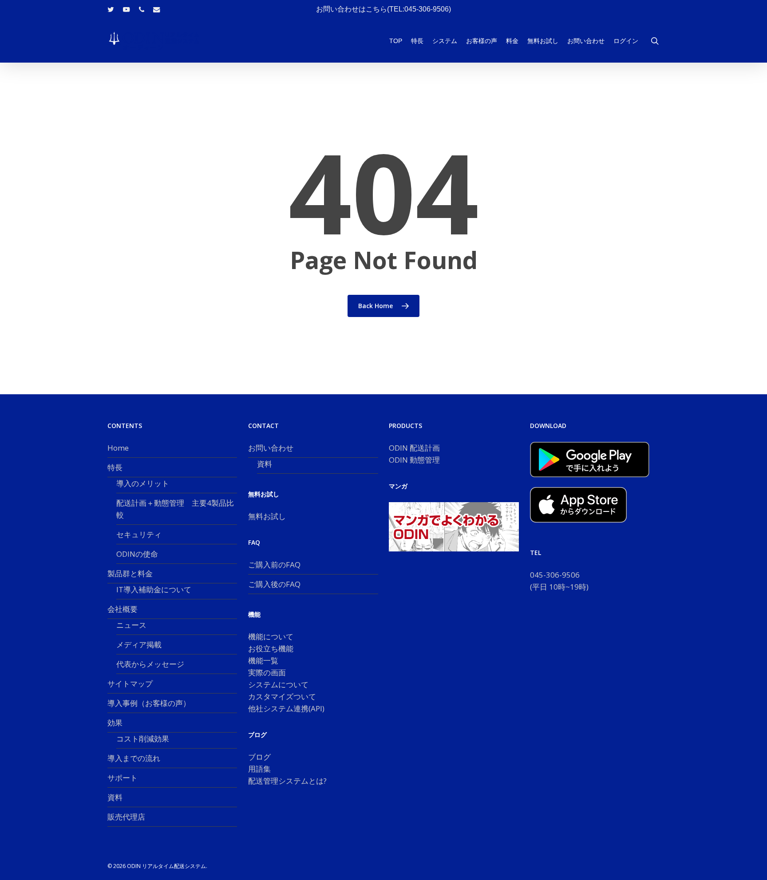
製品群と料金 (130, 573)
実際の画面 (267, 672)
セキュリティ (139, 534)
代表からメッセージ (150, 664)
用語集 (259, 769)
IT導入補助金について (153, 589)
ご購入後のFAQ (274, 584)
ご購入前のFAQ (274, 564)
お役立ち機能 (270, 648)
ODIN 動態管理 (414, 460)
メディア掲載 (139, 644)
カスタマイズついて (282, 696)
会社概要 (122, 609)
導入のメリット (142, 483)
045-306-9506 (555, 575)
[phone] (141, 9)
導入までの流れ (133, 758)
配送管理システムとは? (287, 781)
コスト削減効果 (142, 738)
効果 (115, 722)
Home (118, 448)
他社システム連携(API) (286, 708)
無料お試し (267, 516)
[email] (156, 9)
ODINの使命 (137, 554)
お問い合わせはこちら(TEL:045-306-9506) (383, 9)
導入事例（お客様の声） (148, 703)
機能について (270, 636)
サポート (122, 778)
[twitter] (110, 9)
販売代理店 (126, 817)
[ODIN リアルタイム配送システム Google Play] (589, 481)
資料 (115, 797)
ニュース (131, 625)
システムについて (278, 684)
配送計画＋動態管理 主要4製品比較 (175, 509)
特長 (115, 467)
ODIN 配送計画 (414, 448)
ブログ (259, 757)
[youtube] (126, 9)
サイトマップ (130, 683)
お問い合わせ (270, 448)
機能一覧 (263, 660)
